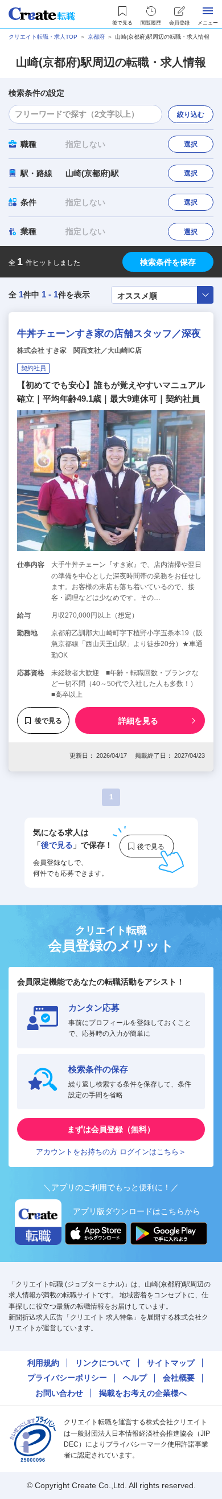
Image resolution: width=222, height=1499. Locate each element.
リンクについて (103, 1362)
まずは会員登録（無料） (111, 1129)
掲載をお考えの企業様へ (143, 1393)
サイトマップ (171, 1362)
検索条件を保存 (168, 262)
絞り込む (190, 115)
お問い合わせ (59, 1393)
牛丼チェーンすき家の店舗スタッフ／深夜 (109, 333)
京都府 (96, 37)
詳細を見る (138, 720)
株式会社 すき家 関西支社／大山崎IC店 (79, 350)
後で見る (48, 721)
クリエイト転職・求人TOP (43, 37)
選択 (191, 144)
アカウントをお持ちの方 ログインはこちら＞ (111, 1151)
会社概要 (179, 1377)
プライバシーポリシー (67, 1377)
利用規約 (43, 1362)
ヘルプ (135, 1377)
